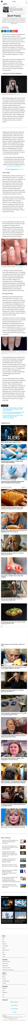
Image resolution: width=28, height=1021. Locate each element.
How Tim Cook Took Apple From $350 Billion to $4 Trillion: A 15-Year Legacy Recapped (10, 847)
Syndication (5, 965)
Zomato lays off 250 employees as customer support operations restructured (10, 842)
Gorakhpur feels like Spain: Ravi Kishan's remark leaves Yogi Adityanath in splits (9, 860)
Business (4, 943)
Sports (4, 948)
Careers (4, 979)
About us (4, 974)
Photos (4, 954)
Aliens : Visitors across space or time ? (11, 442)
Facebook (15, 1002)
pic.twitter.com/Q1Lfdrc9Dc (14, 166)
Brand (3, 976)
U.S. (3, 996)
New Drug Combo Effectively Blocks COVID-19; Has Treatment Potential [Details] (13, 413)
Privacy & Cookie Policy (8, 969)
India (3, 937)
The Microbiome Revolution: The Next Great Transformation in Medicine (12, 462)
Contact (4, 983)
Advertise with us (6, 961)
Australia (4, 988)
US (3, 939)
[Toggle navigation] (2, 1)
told (19, 272)
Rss (15, 1012)
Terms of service (6, 967)
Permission (5, 963)
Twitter (15, 1005)
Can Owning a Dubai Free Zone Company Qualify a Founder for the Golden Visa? (10, 886)
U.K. (3, 994)
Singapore (4, 992)
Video (3, 956)
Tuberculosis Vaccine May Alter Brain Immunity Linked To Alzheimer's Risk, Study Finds (12, 482)
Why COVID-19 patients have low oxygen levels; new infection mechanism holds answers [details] (13, 409)
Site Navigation (6, 981)
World (3, 941)
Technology (5, 945)
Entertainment (5, 950)
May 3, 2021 (21, 169)
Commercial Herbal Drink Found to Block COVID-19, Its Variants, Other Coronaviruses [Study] (13, 416)
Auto (3, 952)
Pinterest (15, 1008)
